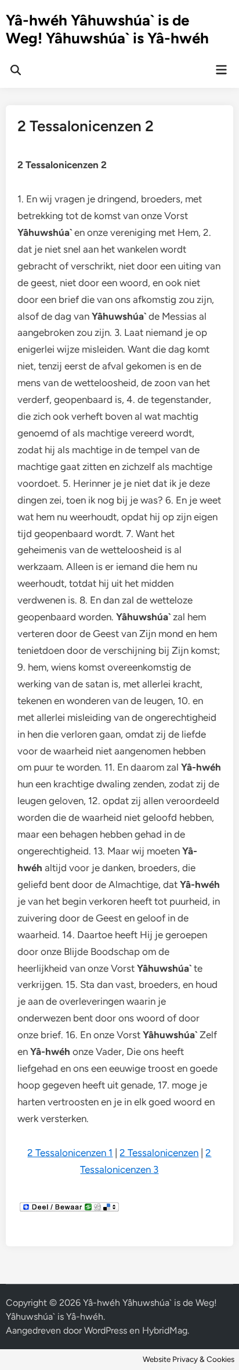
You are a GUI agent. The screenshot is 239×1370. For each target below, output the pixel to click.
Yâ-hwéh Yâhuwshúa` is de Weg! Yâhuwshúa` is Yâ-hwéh (107, 29)
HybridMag (164, 1330)
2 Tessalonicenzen (158, 1152)
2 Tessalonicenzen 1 (70, 1152)
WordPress (105, 1330)
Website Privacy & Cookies (188, 1359)
